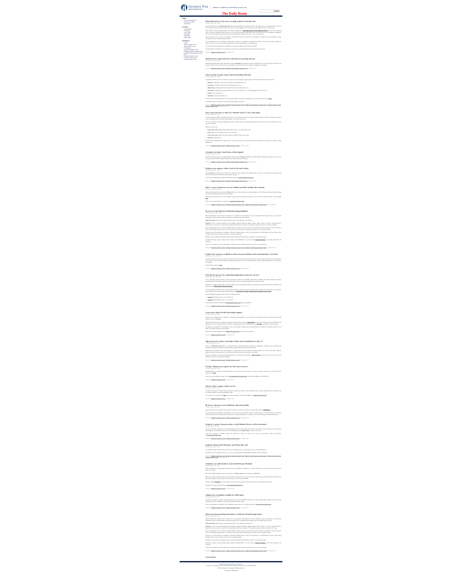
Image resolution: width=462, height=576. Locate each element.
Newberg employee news (191, 49)
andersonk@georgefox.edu (246, 177)
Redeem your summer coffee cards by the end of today (227, 168)
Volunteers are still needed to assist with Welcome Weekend (228, 464)
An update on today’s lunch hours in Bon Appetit (224, 152)
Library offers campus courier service (220, 386)
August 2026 (187, 29)
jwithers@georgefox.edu (232, 331)
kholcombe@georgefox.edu (235, 485)
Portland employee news (191, 56)
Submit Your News (189, 22)
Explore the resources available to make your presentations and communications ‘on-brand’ (241, 254)
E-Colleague (187, 48)
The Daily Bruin (234, 13)
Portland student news (190, 57)
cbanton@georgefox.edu (214, 435)
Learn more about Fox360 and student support (223, 312)
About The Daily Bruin (190, 20)
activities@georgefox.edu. (237, 201)
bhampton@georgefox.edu (233, 302)
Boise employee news (190, 44)
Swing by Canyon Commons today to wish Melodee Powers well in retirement (235, 424)
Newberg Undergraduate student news (236, 68)
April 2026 (187, 35)
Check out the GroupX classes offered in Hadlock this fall (227, 75)
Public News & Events (190, 59)
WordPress (234, 570)
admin (186, 43)
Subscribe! (187, 23)
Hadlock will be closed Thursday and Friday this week (226, 445)
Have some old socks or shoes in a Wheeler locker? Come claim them (232, 113)
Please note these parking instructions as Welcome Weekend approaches (233, 514)
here (221, 265)
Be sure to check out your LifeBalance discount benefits (227, 405)
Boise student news (189, 46)
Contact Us (239, 564)
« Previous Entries (210, 557)
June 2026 (187, 32)
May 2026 (187, 34)
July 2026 (187, 30)
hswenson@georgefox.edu (263, 504)
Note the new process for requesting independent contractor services (232, 275)
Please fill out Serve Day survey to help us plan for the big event (230, 21)
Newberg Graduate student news (193, 51)
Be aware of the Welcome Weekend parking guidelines (226, 211)
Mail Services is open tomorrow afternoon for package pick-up (230, 59)
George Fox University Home (227, 564)
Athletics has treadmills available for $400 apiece (224, 495)
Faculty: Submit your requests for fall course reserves (226, 366)
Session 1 (210, 297)
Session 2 (210, 299)
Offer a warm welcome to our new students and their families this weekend (234, 187)
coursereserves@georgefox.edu (238, 376)
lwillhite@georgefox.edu (260, 395)
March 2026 (187, 37)
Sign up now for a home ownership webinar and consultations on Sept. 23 (234, 341)
